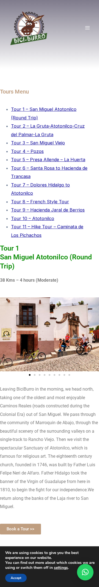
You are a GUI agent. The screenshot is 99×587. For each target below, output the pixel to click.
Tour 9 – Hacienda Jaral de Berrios (48, 210)
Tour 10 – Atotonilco (32, 218)
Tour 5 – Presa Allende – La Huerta (48, 159)
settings (61, 567)
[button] (6, 334)
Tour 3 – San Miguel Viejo (38, 143)
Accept (16, 578)
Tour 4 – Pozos (27, 151)
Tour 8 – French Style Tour (40, 201)
